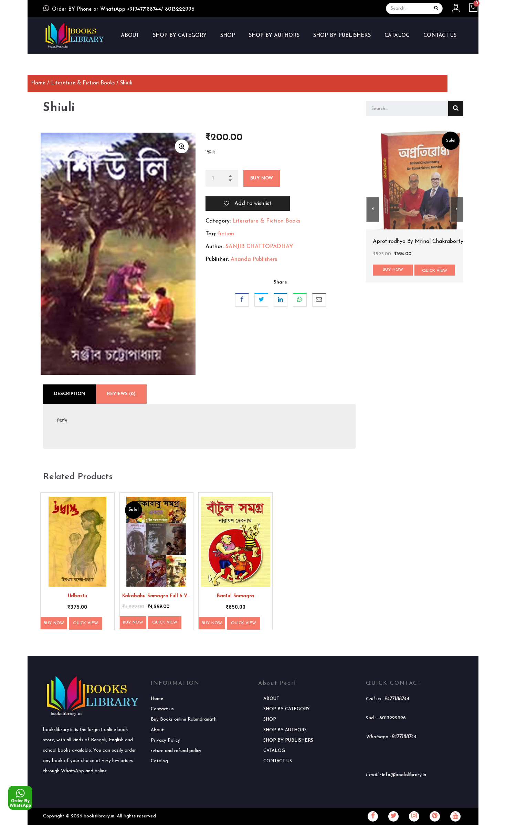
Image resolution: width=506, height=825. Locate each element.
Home (38, 83)
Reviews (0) (121, 394)
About (157, 730)
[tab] (69, 394)
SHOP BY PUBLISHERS (342, 35)
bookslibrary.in (99, 816)
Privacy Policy (165, 740)
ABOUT (130, 35)
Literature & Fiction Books (83, 83)
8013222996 (392, 718)
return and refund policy (176, 751)
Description (69, 394)
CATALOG (397, 35)
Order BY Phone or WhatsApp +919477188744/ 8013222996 (123, 9)
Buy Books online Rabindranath (184, 719)
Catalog (159, 761)
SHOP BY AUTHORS (274, 35)
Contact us (162, 709)
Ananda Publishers (254, 259)
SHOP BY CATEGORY (180, 35)
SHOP (227, 35)
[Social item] (373, 816)
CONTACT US (439, 35)
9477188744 (396, 699)
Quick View (85, 623)
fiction (226, 234)
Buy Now (261, 178)
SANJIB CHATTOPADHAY (259, 246)
